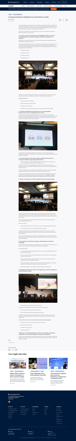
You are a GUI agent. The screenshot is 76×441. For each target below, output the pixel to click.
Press (65, 6)
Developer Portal (59, 419)
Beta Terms (54, 437)
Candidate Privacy (48, 437)
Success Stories (59, 410)
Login (59, 2)
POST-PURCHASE (11, 412)
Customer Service (23, 412)
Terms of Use (38, 437)
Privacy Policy (43, 437)
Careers (45, 414)
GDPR (45, 412)
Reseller (33, 410)
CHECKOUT (10, 414)
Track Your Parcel (59, 423)
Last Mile (33, 414)
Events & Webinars (59, 416)
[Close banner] (67, 9)
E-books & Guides (59, 412)
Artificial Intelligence (48, 6)
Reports (57, 414)
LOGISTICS (10, 416)
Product (23, 6)
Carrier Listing (58, 421)
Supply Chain (39, 6)
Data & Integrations (31, 6)
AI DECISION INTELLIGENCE (12, 410)
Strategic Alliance (35, 412)
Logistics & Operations (24, 410)
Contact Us (64, 2)
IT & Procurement (23, 414)
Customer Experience (58, 6)
